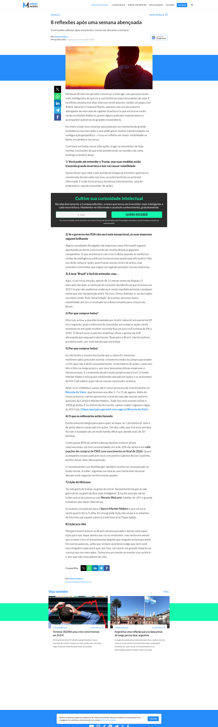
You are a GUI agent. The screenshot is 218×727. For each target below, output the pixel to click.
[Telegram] (101, 568)
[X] (83, 568)
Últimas (170, 5)
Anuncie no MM (99, 5)
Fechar (153, 719)
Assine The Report (137, 5)
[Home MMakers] (30, 5)
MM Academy (156, 5)
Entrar (182, 5)
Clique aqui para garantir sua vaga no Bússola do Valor (114, 409)
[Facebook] (107, 568)
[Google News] (158, 39)
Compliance (118, 5)
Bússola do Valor (76, 392)
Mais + (166, 591)
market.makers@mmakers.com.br (78, 582)
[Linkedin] (95, 568)
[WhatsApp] (89, 568)
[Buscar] (194, 5)
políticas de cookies (108, 720)
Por (59, 36)
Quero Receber (137, 214)
